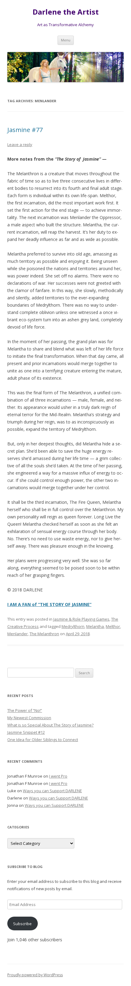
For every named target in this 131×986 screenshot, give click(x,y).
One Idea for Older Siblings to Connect (42, 739)
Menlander (17, 633)
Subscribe (22, 923)
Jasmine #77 (25, 130)
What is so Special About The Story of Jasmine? (50, 725)
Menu (65, 40)
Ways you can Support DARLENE (52, 790)
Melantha (95, 626)
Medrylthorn (73, 626)
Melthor (113, 626)
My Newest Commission (29, 717)
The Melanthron (44, 633)
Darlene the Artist (66, 12)
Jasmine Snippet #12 (26, 732)
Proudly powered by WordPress (35, 974)
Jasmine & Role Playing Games (81, 619)
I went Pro (58, 776)
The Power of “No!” (24, 710)
